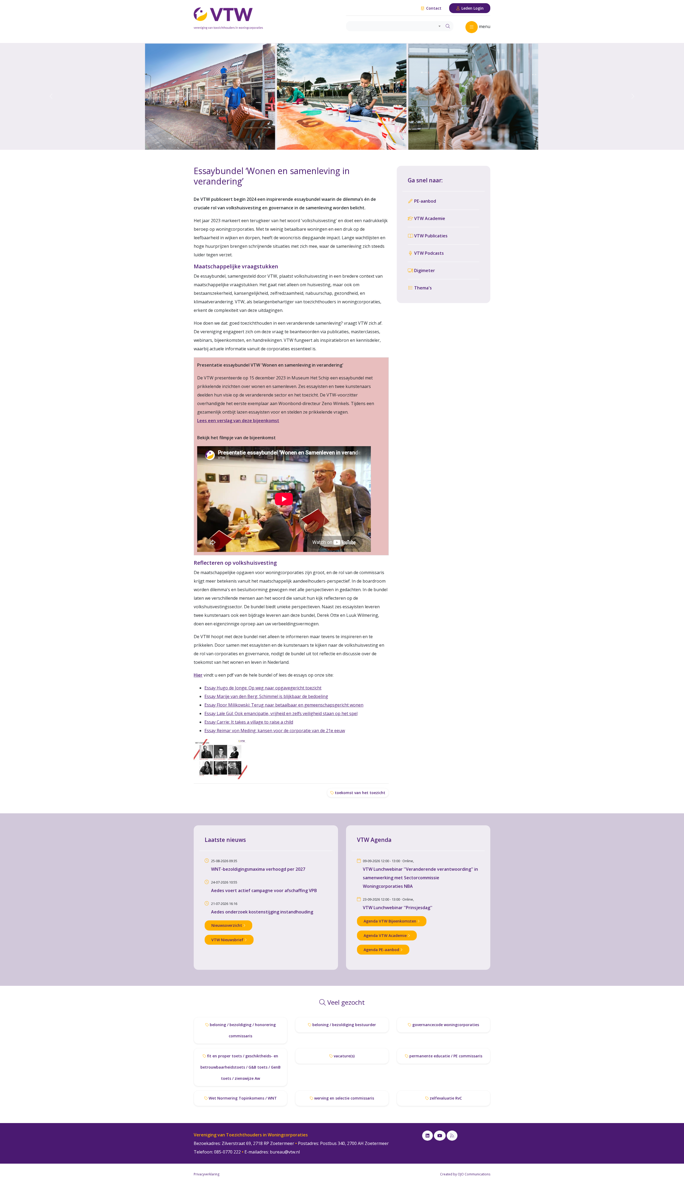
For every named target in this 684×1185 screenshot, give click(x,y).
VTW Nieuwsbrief (227, 939)
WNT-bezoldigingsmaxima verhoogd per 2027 (258, 869)
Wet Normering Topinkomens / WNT (242, 1098)
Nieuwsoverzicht (227, 925)
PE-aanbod (424, 201)
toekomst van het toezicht (359, 792)
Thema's (422, 288)
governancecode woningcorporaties (445, 1024)
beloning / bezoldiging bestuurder (343, 1024)
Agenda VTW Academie (386, 935)
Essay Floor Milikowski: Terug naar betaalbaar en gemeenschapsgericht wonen (283, 705)
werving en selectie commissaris (343, 1098)
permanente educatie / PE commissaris (445, 1055)
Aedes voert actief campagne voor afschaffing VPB (264, 890)
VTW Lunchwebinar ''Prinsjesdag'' (397, 908)
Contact (433, 8)
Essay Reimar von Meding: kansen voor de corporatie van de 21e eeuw (274, 730)
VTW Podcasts (428, 253)
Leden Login (472, 8)
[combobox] (394, 26)
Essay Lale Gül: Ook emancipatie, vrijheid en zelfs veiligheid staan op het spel (280, 713)
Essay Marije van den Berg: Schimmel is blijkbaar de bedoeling (266, 696)
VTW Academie (429, 218)
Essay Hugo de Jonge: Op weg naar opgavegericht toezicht (262, 688)
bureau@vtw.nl (285, 1152)
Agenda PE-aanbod (382, 949)
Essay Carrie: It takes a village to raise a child (248, 722)
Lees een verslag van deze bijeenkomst (238, 420)
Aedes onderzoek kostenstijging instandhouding (262, 912)
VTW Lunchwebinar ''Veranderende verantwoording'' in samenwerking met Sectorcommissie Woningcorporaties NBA (420, 877)
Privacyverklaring (206, 1174)
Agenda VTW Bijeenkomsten (390, 921)
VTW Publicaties (430, 236)
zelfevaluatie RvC (445, 1098)
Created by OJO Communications (465, 1174)
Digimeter (424, 270)
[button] (51, 96)
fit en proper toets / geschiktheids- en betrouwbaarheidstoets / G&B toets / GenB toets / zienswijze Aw (240, 1067)
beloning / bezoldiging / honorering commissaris (242, 1030)
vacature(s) (344, 1055)
